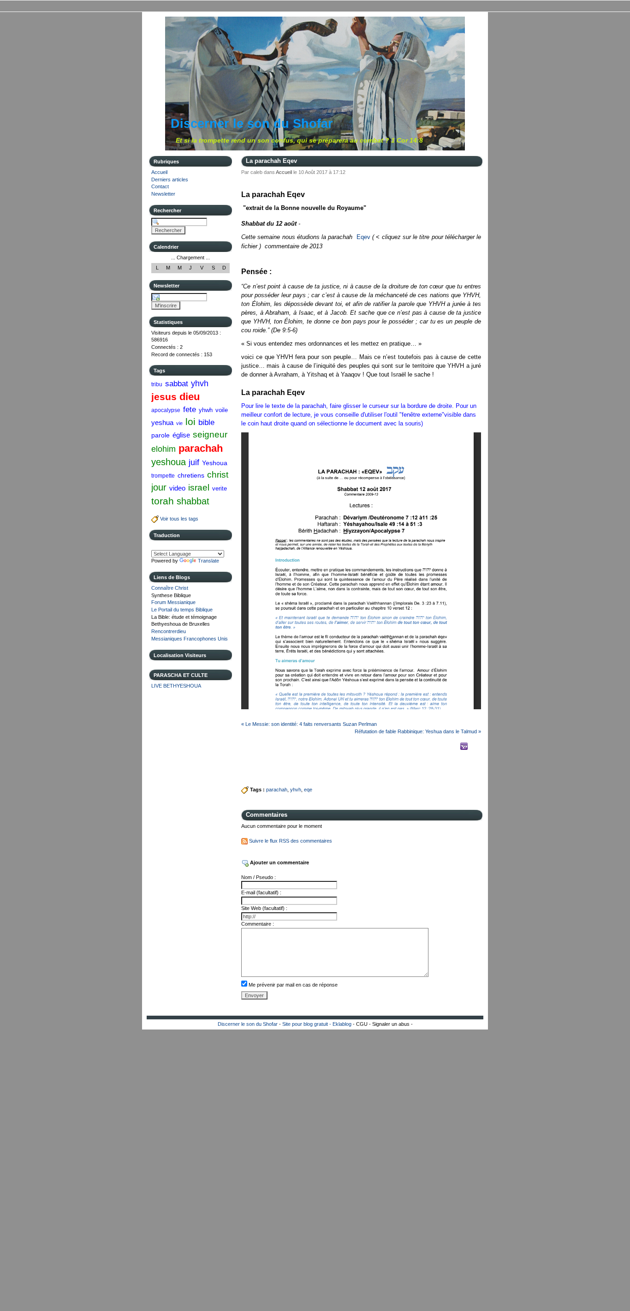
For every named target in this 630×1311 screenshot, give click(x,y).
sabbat (176, 383)
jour (158, 487)
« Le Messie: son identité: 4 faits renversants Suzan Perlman (309, 724)
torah (162, 501)
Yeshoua (214, 463)
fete (189, 409)
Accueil (159, 172)
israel (198, 487)
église (181, 435)
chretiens (191, 475)
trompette (163, 476)
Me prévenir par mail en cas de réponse (293, 985)
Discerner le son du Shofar (252, 124)
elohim (163, 449)
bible (206, 422)
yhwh (206, 410)
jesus (164, 396)
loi (190, 421)
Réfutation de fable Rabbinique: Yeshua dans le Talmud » (418, 731)
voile (221, 410)
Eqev (363, 236)
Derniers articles (169, 179)
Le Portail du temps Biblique (182, 609)
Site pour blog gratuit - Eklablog (316, 1024)
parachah (200, 448)
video (177, 488)
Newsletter (163, 194)
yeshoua (168, 462)
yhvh (199, 383)
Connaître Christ (169, 588)
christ (217, 474)
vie (179, 423)
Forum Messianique (173, 602)
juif (194, 462)
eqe (308, 789)
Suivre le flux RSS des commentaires (290, 841)
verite (219, 488)
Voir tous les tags (178, 518)
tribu (156, 384)
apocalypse (165, 410)
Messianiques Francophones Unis (189, 638)
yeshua (162, 422)
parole (160, 435)
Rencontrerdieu (168, 631)
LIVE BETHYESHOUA (176, 685)
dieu (189, 396)
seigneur (210, 434)
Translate (208, 560)
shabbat (193, 501)
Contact (160, 186)
